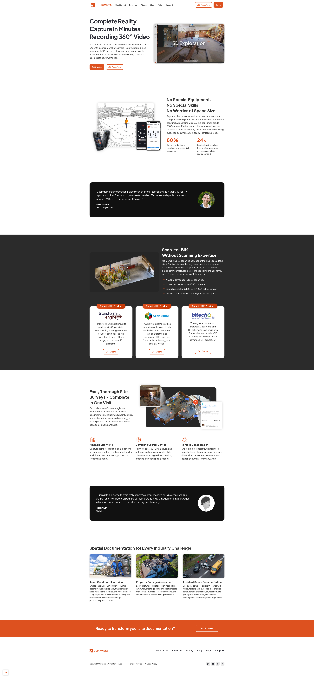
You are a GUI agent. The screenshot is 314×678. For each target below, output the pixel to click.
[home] (101, 5)
